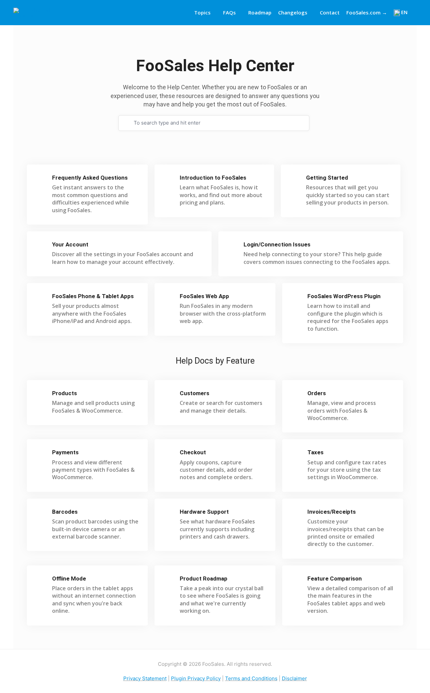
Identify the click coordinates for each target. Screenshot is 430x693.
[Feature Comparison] (296, 581)
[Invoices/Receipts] (296, 514)
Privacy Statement (145, 678)
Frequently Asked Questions (90, 177)
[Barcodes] (41, 514)
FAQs (229, 12)
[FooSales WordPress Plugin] (296, 299)
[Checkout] (169, 455)
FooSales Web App (204, 296)
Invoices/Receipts (331, 511)
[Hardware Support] (169, 514)
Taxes (315, 452)
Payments (65, 452)
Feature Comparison (334, 578)
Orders (316, 393)
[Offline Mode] (41, 581)
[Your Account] (41, 247)
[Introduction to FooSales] (169, 180)
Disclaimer (294, 678)
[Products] (41, 396)
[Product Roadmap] (169, 581)
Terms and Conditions (251, 678)
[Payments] (41, 455)
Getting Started (327, 177)
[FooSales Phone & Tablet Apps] (41, 299)
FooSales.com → (366, 12)
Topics (202, 12)
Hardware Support (204, 511)
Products (64, 393)
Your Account (70, 244)
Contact (330, 12)
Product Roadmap (203, 578)
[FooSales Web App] (169, 299)
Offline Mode (69, 578)
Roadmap (259, 12)
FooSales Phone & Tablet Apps (93, 296)
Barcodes (65, 511)
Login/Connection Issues (277, 244)
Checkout (193, 452)
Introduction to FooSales (213, 177)
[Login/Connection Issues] (233, 247)
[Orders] (296, 396)
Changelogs (292, 12)
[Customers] (169, 396)
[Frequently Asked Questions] (41, 180)
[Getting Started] (295, 180)
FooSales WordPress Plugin (344, 296)
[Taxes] (296, 455)
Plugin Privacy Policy (196, 678)
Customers (194, 393)
